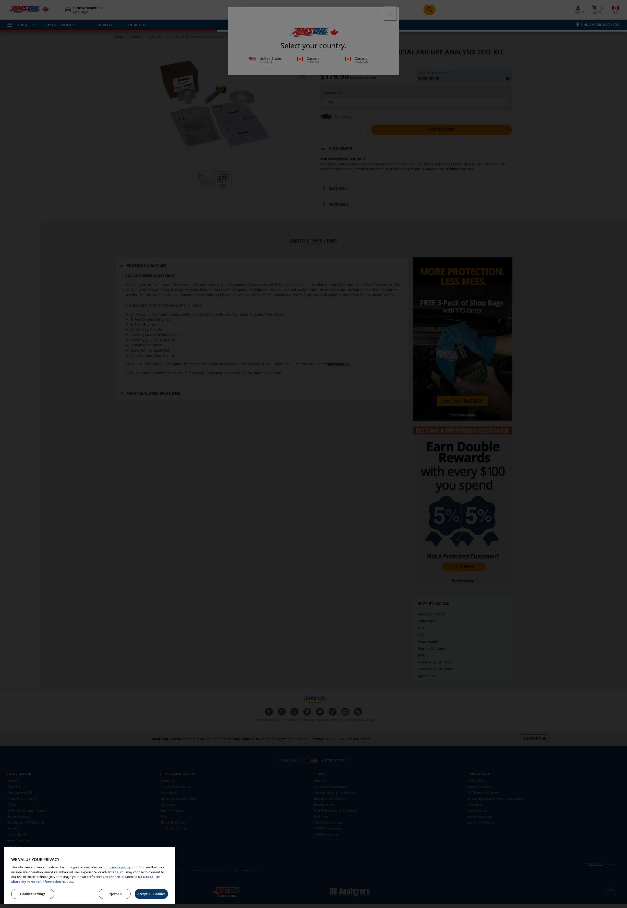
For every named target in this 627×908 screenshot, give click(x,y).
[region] (89, 875)
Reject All (115, 894)
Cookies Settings (32, 894)
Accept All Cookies (151, 894)
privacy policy (119, 867)
